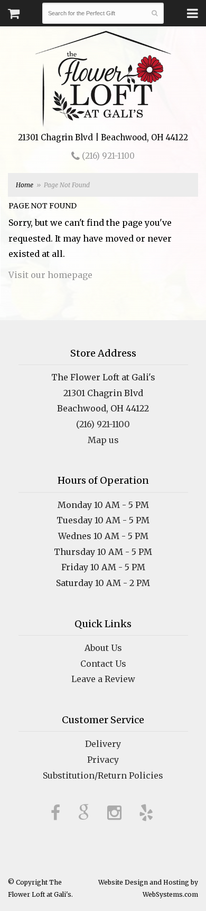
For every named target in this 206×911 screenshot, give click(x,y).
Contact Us (103, 663)
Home (24, 185)
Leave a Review (103, 679)
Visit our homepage (50, 275)
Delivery (103, 744)
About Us (103, 648)
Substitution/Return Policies (103, 775)
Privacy (103, 759)
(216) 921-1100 (107, 156)
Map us (103, 440)
